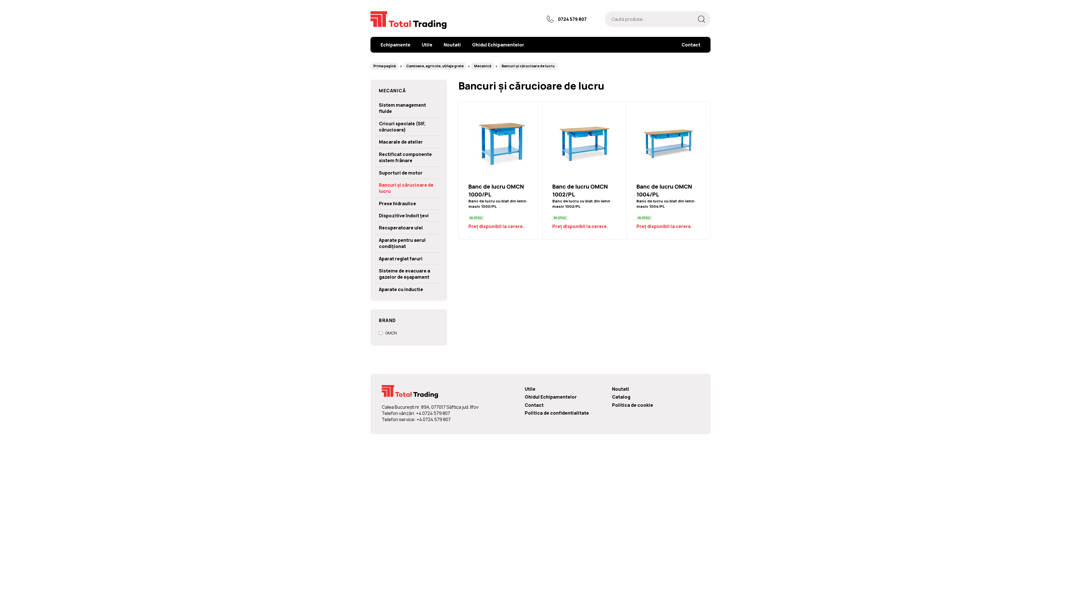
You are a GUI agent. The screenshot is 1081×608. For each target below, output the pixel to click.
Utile (530, 389)
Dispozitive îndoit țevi (404, 216)
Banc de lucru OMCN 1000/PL (500, 170)
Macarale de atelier (401, 142)
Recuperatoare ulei (401, 228)
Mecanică (482, 66)
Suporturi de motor (401, 173)
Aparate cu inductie (401, 289)
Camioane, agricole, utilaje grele (435, 66)
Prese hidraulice (397, 203)
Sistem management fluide (402, 108)
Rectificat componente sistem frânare (405, 157)
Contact (534, 405)
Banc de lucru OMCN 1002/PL (584, 170)
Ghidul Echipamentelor (551, 397)
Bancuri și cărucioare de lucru (528, 66)
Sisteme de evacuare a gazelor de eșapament (404, 274)
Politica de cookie (632, 405)
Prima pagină (384, 66)
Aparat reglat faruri (401, 259)
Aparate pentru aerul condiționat (402, 243)
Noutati (620, 389)
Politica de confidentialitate (557, 413)
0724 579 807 (572, 19)
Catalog (621, 397)
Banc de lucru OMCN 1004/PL (668, 170)
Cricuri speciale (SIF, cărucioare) (402, 126)
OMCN (391, 333)
